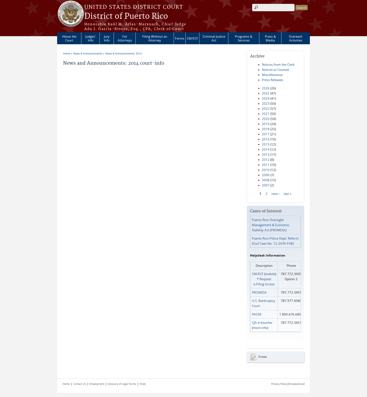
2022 (266, 108)
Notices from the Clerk (278, 64)
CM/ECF (192, 38)
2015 (266, 144)
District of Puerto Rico (126, 16)
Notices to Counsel (275, 69)
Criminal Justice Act (214, 38)
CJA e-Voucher (262, 322)
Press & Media (270, 38)
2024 (266, 98)
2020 (266, 119)
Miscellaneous (272, 75)
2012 (266, 159)
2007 (266, 185)
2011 (266, 165)
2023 (266, 103)
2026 (266, 88)
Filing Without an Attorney (154, 38)
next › (275, 193)
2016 (266, 139)
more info (260, 328)
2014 (266, 149)
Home (66, 53)
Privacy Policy (279, 384)
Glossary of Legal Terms (122, 384)
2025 (266, 93)
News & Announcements (87, 53)
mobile (270, 274)
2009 (266, 175)
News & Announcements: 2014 (123, 53)
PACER (256, 314)
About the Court (69, 38)
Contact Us (79, 384)
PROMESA (259, 292)
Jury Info (107, 38)
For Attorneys (125, 38)
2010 (266, 170)
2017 (266, 134)
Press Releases (272, 80)
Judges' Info (90, 38)
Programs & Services (243, 38)
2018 (266, 129)
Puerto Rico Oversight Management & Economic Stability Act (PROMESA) (270, 225)
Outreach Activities (295, 38)
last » (287, 193)
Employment (96, 384)
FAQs (143, 384)
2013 (266, 154)
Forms (179, 38)
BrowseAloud (297, 384)
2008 (266, 180)
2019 (266, 124)
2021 (266, 113)
